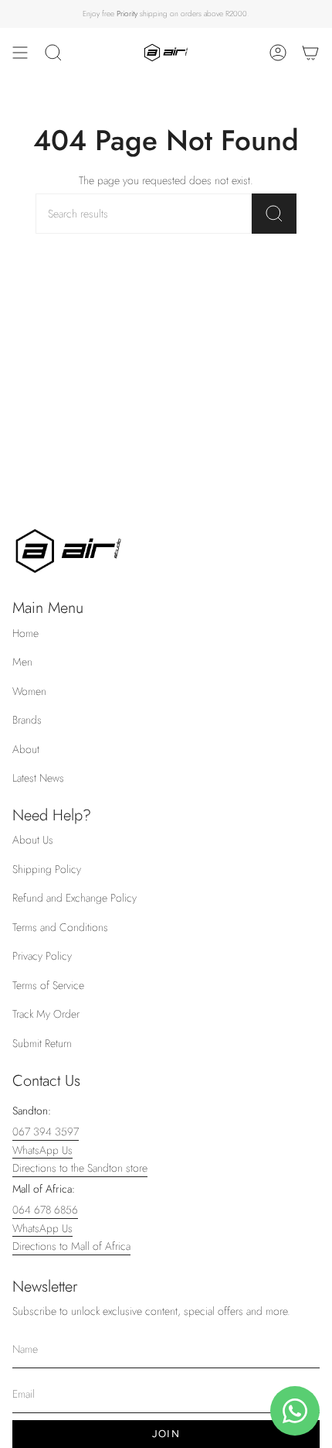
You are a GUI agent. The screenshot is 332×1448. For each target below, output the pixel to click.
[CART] (310, 52)
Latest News (38, 778)
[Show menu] (20, 52)
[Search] (274, 213)
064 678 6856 (45, 1209)
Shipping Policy (46, 869)
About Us (32, 839)
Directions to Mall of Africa (71, 1246)
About (25, 749)
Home (25, 633)
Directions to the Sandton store (79, 1168)
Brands (27, 719)
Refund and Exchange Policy (74, 897)
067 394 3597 (45, 1131)
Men (22, 661)
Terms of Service (48, 985)
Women (29, 691)
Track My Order (46, 1014)
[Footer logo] (68, 551)
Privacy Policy (42, 956)
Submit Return (42, 1043)
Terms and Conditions (60, 927)
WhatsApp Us (42, 1150)
